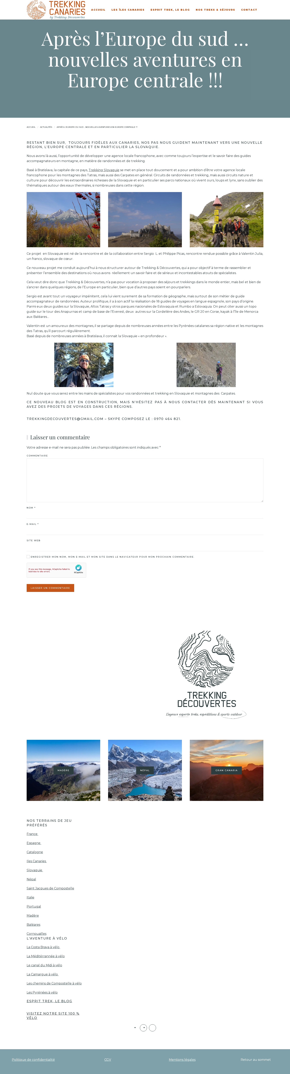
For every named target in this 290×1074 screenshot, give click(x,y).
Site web (33, 540)
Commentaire (37, 455)
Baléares (33, 925)
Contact (249, 9)
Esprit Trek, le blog (170, 9)
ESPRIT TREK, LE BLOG (49, 1001)
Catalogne (35, 852)
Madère (33, 915)
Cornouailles (36, 934)
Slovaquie (35, 870)
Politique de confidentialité (33, 1060)
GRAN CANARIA (226, 770)
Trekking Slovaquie (104, 170)
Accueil (98, 9)
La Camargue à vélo (43, 974)
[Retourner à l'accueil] (56, 10)
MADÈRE (63, 770)
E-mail (33, 524)
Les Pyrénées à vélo (42, 992)
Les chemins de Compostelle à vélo (54, 983)
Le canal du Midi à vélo (44, 965)
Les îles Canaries (128, 9)
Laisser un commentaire (50, 588)
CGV (107, 1060)
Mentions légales (182, 1060)
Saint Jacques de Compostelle (50, 888)
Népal (31, 879)
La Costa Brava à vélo (43, 947)
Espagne (34, 843)
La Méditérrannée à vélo (46, 956)
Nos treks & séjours (215, 9)
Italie (30, 897)
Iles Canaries (37, 861)
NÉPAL (145, 770)
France (32, 834)
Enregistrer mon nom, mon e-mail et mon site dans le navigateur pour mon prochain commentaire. (112, 556)
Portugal (34, 906)
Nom (31, 507)
